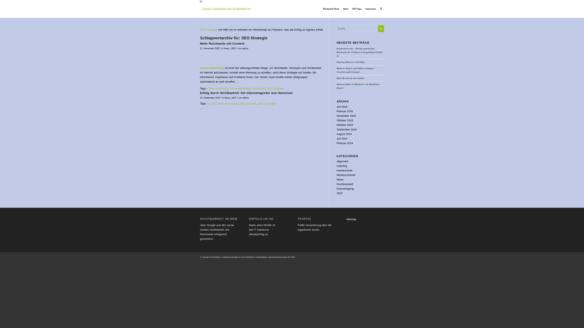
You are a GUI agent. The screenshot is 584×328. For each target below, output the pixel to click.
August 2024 (344, 134)
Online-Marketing (217, 88)
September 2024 (347, 129)
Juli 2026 (342, 106)
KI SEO (211, 103)
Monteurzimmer (346, 175)
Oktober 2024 (345, 124)
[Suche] (381, 9)
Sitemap (351, 219)
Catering (342, 165)
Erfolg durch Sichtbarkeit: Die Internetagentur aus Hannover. (246, 93)
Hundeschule (345, 170)
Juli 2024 (342, 138)
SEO (233, 48)
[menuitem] (331, 9)
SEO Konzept (248, 103)
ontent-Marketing (240, 88)
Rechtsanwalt (345, 184)
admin (245, 48)
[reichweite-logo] (227, 9)
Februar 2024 (345, 143)
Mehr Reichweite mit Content (222, 43)
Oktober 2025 (345, 120)
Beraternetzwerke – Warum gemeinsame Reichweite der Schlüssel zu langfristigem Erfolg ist (359, 52)
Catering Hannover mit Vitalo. (351, 61)
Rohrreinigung (345, 188)
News (227, 48)
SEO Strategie (208, 29)
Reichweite (258, 88)
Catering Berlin (261, 257)
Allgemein (343, 161)
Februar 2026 (345, 111)
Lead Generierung (274, 257)
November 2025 (346, 115)
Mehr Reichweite (228, 103)
